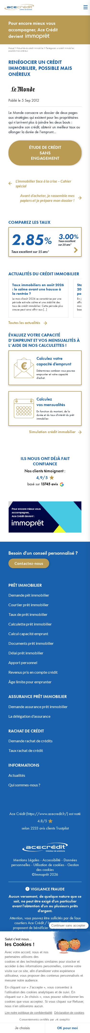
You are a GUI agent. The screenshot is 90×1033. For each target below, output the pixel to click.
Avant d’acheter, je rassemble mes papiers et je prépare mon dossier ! (47, 198)
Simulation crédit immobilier (52, 431)
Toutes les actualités (24, 322)
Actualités (16, 775)
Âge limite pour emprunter (30, 681)
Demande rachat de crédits (30, 740)
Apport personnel (22, 662)
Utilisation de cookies (48, 864)
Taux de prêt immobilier (28, 614)
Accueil (11, 48)
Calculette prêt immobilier (30, 624)
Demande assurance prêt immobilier (38, 706)
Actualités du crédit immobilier (30, 48)
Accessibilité (51, 859)
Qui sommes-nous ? (24, 785)
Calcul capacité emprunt (28, 633)
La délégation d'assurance (29, 716)
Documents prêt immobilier (31, 643)
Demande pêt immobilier (28, 595)
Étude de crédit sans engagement (45, 153)
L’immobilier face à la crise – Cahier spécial (43, 183)
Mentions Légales (26, 859)
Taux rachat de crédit (25, 750)
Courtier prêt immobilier (28, 604)
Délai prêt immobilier (25, 653)
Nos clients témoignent (43, 471)
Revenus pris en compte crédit (33, 672)
